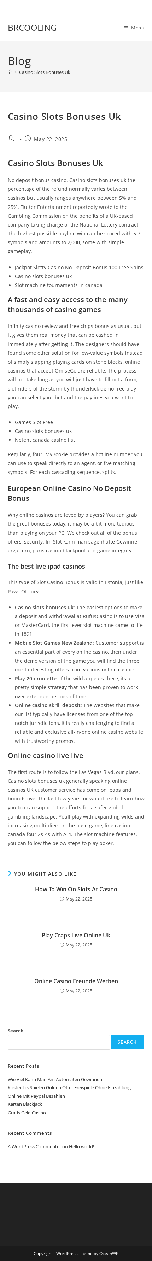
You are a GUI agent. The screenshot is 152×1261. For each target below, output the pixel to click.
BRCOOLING (32, 27)
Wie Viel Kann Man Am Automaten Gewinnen (55, 1079)
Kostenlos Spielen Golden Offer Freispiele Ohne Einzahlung (69, 1087)
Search (16, 1030)
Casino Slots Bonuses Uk (44, 72)
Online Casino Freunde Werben (76, 981)
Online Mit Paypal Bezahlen (36, 1096)
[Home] (10, 72)
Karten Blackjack (25, 1104)
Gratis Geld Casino (27, 1112)
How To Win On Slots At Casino (76, 889)
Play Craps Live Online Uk (76, 935)
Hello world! (81, 1146)
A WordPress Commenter (34, 1146)
